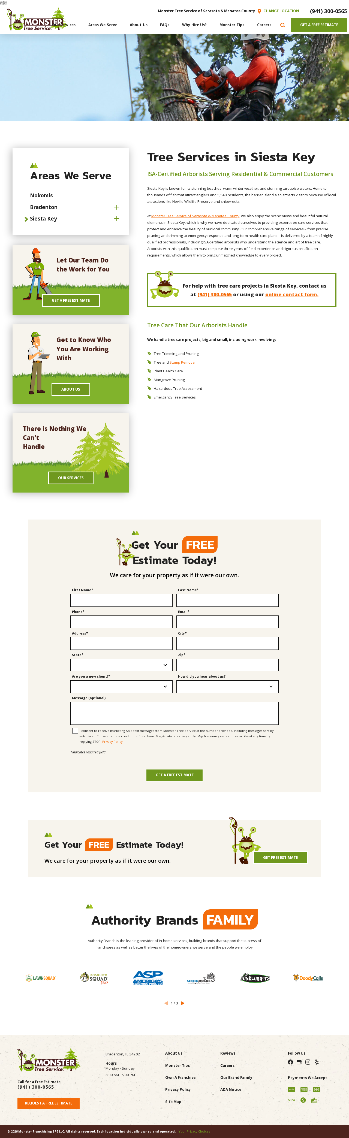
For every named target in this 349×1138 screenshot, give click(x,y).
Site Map (173, 1101)
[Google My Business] (299, 1062)
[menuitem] (64, 25)
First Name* (82, 590)
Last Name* (188, 590)
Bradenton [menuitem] (44, 207)
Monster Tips (177, 1065)
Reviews (227, 1053)
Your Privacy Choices (194, 1131)
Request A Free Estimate (48, 1103)
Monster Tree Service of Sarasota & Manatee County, (195, 215)
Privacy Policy (112, 741)
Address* (80, 634)
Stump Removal (182, 362)
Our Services (71, 477)
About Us (70, 389)
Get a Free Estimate (175, 774)
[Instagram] (307, 1062)
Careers (227, 1065)
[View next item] (182, 1003)
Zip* (181, 655)
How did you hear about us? (201, 677)
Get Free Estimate (280, 857)
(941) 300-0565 (328, 11)
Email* (183, 612)
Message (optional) (89, 698)
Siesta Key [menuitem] (43, 218)
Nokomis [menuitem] (41, 195)
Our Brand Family (236, 1077)
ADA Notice (230, 1089)
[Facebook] (290, 1062)
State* (77, 655)
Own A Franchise (180, 1077)
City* (182, 634)
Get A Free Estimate (319, 24)
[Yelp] (316, 1062)
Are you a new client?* (91, 677)
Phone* (78, 612)
